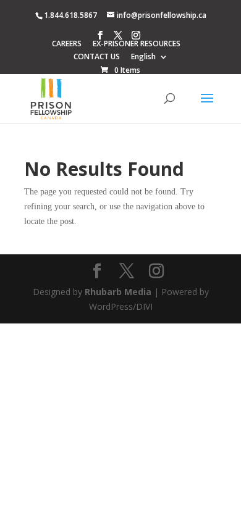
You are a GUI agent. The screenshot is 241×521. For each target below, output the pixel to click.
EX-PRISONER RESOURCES (136, 44)
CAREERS (67, 44)
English (143, 57)
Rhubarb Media (118, 292)
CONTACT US (97, 57)
